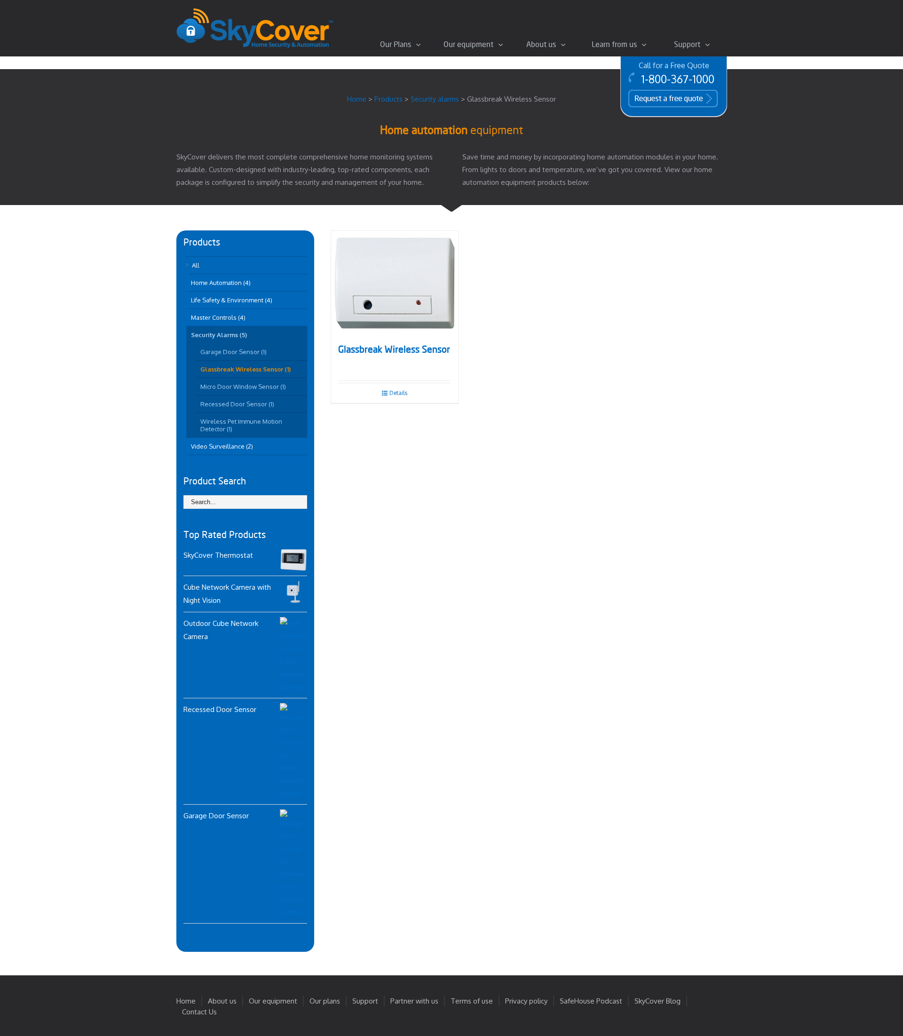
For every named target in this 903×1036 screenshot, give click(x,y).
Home (186, 1000)
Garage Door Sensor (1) (233, 352)
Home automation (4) (221, 282)
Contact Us (199, 1011)
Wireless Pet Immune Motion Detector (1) (241, 425)
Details (398, 392)
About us (222, 1000)
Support (365, 1000)
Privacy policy (526, 1000)
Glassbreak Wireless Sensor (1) (245, 369)
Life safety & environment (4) (231, 300)
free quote (659, 98)
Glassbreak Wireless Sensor (394, 350)
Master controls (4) (218, 317)
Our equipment (273, 1000)
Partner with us (414, 1000)
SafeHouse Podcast (591, 1000)
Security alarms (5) (219, 335)
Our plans (324, 1000)
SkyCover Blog (657, 1000)
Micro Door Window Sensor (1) (243, 386)
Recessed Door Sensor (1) (237, 404)
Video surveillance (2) (222, 446)
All (195, 265)
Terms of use (472, 1000)
